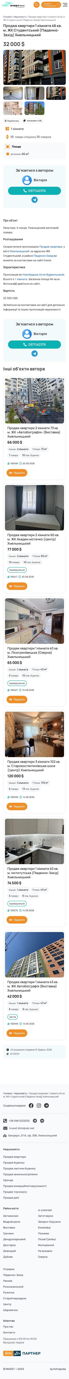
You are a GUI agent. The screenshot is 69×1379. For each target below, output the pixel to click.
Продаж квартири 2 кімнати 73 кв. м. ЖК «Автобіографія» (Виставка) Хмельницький (33, 432)
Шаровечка (10, 1310)
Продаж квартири (50, 246)
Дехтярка (9, 1245)
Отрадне (8, 1269)
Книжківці (44, 1227)
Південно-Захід (43, 255)
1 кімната (21, 279)
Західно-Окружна (49, 1221)
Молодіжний (46, 1245)
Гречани (8, 1233)
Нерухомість (19, 16)
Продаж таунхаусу (15, 1192)
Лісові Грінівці (47, 1239)
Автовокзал (10, 1216)
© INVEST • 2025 (13, 1369)
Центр (7, 1304)
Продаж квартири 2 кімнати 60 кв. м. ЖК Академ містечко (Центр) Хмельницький (33, 539)
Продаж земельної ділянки (20, 1174)
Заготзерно (45, 1216)
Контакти (9, 1332)
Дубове (8, 1257)
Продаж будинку (14, 1162)
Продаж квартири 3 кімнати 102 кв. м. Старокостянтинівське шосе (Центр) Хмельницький (33, 765)
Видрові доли (11, 1221)
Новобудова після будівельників (43, 274)
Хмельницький (19, 251)
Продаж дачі (11, 1197)
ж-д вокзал (45, 1210)
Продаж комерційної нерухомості (25, 1186)
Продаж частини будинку (19, 1168)
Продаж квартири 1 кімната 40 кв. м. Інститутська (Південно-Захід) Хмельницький (33, 872)
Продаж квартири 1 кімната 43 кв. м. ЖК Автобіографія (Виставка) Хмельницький (32, 986)
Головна (7, 16)
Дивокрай (9, 1251)
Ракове (7, 1281)
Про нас (8, 1326)
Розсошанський (13, 1286)
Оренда (8, 1180)
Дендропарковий (14, 1239)
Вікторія (40, 180)
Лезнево (43, 1233)
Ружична (8, 1292)
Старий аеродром (14, 1298)
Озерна (42, 1257)
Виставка (9, 1227)
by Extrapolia (58, 1369)
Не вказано (45, 1251)
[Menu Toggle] (65, 4)
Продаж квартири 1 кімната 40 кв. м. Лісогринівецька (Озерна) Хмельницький (33, 652)
